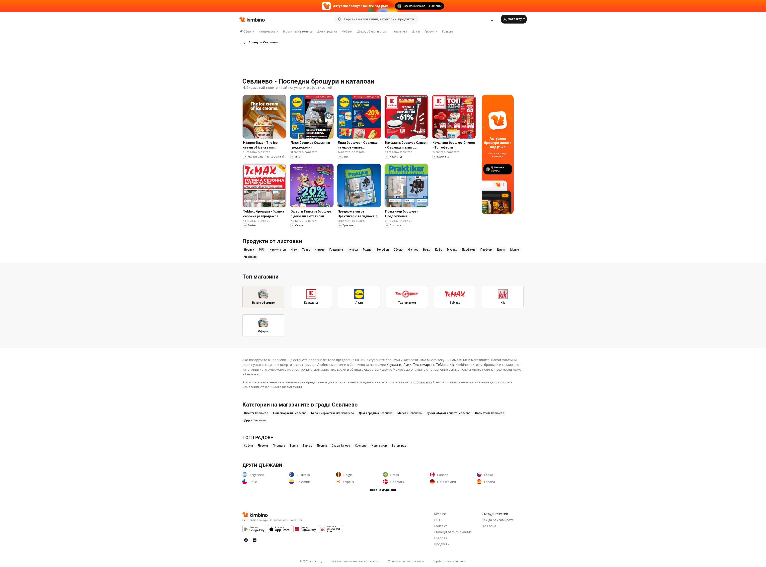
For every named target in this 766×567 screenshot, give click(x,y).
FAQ (437, 520)
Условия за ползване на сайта (406, 561)
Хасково (361, 445)
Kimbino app (422, 382)
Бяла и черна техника (297, 31)
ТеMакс (442, 364)
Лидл (407, 364)
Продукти (430, 31)
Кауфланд (394, 364)
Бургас (307, 445)
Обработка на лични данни (449, 561)
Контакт (440, 526)
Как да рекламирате (498, 520)
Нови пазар (379, 445)
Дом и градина (327, 31)
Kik (451, 364)
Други (416, 31)
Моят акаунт (516, 19)
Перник (322, 445)
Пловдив (279, 445)
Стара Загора (341, 445)
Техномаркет (423, 364)
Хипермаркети (268, 31)
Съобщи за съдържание (453, 532)
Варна (294, 445)
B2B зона (489, 526)
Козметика (399, 31)
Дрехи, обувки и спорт (372, 31)
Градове (447, 31)
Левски (263, 445)
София (248, 445)
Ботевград (399, 445)
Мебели (347, 31)
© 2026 (311, 561)
